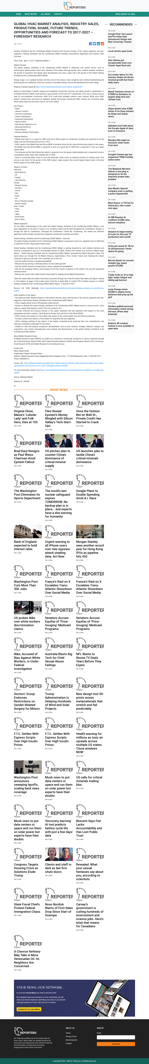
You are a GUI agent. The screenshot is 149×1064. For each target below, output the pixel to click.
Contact (69, 1043)
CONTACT (58, 14)
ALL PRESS (45, 14)
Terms (68, 1033)
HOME (18, 14)
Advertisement (71, 1040)
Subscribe (116, 1044)
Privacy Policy (71, 1036)
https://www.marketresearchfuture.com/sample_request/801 (59, 87)
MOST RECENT (31, 14)
